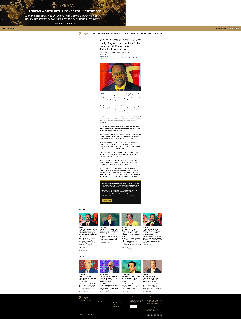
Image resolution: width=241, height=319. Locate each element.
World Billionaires (104, 274)
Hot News (108, 39)
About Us (98, 299)
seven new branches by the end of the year (117, 172)
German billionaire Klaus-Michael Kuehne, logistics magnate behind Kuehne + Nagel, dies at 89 (109, 279)
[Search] (157, 33)
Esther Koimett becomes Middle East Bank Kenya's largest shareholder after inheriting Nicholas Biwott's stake (131, 232)
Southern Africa (135, 33)
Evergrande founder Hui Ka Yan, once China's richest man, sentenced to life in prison (131, 279)
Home (94, 33)
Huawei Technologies (116, 40)
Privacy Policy (99, 301)
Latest (98, 33)
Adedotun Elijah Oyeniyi (106, 241)
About (154, 33)
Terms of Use (98, 302)
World (149, 33)
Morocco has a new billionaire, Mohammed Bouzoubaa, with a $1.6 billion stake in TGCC (151, 279)
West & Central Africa (116, 33)
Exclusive (143, 33)
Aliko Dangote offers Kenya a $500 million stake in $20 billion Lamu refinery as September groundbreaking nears (88, 232)
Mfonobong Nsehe (104, 56)
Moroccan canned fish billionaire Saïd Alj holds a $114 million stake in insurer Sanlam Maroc (88, 279)
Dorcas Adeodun (83, 249)
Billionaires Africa (127, 39)
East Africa (126, 33)
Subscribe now (234, 28)
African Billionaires (117, 39)
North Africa (105, 33)
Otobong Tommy (104, 291)
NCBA (136, 40)
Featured (108, 40)
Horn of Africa (116, 301)
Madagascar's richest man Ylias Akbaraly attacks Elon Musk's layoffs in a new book (109, 231)
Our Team (98, 304)
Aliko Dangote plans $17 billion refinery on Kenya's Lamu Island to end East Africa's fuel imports (152, 232)
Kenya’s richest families (128, 40)
